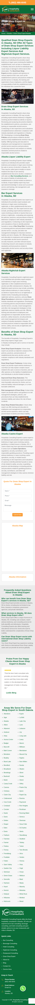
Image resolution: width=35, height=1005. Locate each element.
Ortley (21, 783)
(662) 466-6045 (10, 981)
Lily (20, 732)
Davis (6, 817)
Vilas (21, 864)
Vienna (21, 861)
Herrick (6, 890)
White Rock (23, 894)
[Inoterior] (10, 9)
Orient (21, 780)
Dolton (6, 820)
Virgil (21, 868)
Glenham (7, 872)
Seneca (22, 817)
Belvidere (7, 754)
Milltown (22, 747)
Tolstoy (21, 842)
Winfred (22, 897)
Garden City (8, 868)
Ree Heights (23, 805)
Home (3, 33)
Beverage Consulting (10, 943)
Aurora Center (8, 739)
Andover (6, 732)
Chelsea (6, 791)
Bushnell (7, 776)
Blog (4, 963)
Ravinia (22, 798)
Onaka (21, 776)
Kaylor (21, 714)
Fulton (6, 861)
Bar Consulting (8, 940)
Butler (6, 780)
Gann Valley (8, 864)
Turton (21, 846)
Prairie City (23, 787)
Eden (5, 828)
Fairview (6, 839)
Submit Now (17, 514)
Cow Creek (7, 802)
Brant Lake (7, 761)
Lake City (22, 721)
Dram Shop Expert (9, 956)
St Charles (22, 828)
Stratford (22, 839)
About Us (6, 959)
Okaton (21, 769)
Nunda (21, 765)
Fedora (6, 846)
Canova (6, 787)
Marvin (21, 743)
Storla (21, 831)
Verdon (21, 857)
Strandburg (23, 835)
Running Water (24, 813)
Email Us (8, 987)
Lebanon (22, 728)
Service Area (7, 969)
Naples (21, 758)
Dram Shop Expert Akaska (22, 33)
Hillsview (7, 897)
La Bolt (21, 717)
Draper (6, 824)
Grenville (7, 879)
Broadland (7, 769)
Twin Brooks (23, 850)
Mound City (23, 754)
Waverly (22, 886)
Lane (21, 725)
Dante (6, 813)
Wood (21, 901)
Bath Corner (8, 750)
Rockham (22, 809)
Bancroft (6, 747)
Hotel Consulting (8, 947)
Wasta (21, 883)
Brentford (7, 765)
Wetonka (22, 890)
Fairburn (6, 835)
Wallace (22, 875)
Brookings (7, 772)
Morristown (23, 750)
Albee (6, 725)
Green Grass (8, 875)
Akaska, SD (9, 993)
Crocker (6, 809)
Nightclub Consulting (10, 950)
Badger (6, 743)
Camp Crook (8, 783)
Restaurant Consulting (10, 953)
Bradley (6, 758)
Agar (5, 717)
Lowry (21, 739)
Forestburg (7, 853)
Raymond (22, 802)
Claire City (7, 794)
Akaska (9, 33)
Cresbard (7, 805)
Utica (21, 853)
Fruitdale (7, 857)
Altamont (7, 728)
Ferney (6, 850)
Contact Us (6, 966)
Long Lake (22, 736)
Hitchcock (7, 901)
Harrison (6, 883)
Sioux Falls (23, 824)
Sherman (22, 820)
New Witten (23, 761)
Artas (5, 736)
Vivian (21, 872)
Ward (21, 879)
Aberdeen (7, 714)
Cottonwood (8, 798)
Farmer (6, 842)
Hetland (6, 894)
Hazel (6, 886)
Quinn (21, 791)
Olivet (21, 772)
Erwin (6, 831)
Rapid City (22, 794)
